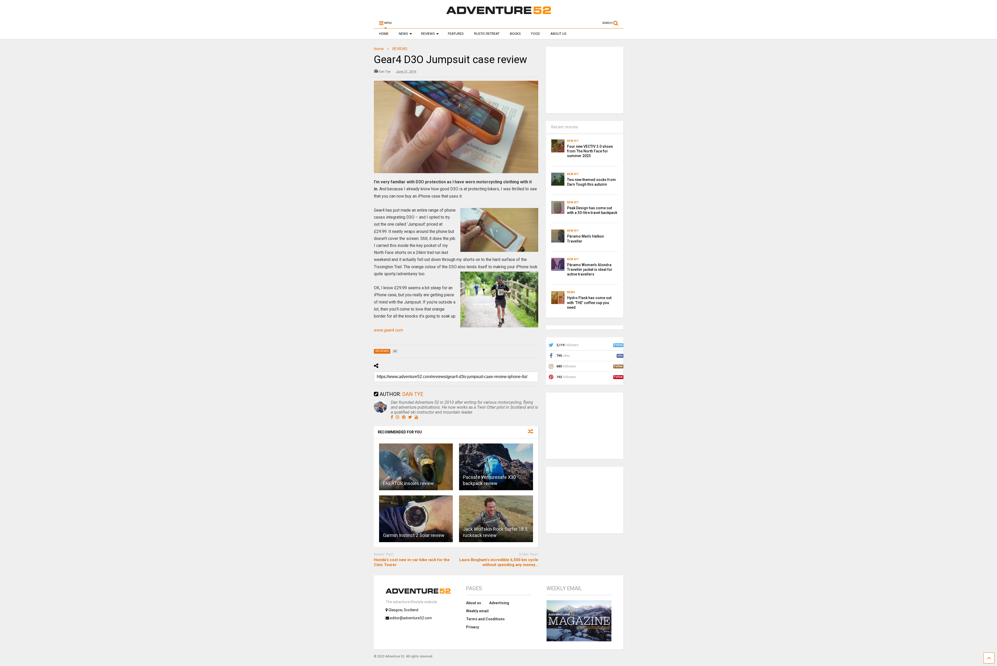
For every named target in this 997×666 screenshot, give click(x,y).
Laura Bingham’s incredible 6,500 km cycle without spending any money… (498, 562)
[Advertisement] (585, 79)
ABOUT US (558, 34)
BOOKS (515, 34)
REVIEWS (428, 34)
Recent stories (564, 127)
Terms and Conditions (485, 619)
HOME (383, 34)
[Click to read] (416, 466)
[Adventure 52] (498, 14)
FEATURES (456, 34)
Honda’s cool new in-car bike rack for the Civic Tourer (412, 562)
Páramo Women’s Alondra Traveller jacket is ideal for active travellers (589, 269)
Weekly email (477, 611)
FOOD (535, 34)
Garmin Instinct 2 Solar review (413, 535)
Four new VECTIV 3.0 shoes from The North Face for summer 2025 (590, 151)
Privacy (472, 627)
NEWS (403, 34)
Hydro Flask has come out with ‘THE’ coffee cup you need (589, 302)
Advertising (499, 603)
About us (473, 603)
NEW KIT (573, 140)
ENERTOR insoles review (408, 483)
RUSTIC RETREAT (487, 34)
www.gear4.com (388, 330)
